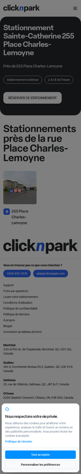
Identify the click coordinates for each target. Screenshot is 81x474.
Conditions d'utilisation (17, 303)
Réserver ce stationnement (32, 98)
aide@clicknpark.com (51, 273)
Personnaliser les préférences (40, 465)
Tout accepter (40, 455)
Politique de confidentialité (20, 308)
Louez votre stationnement (20, 297)
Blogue (7, 326)
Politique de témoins (16, 314)
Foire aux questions (15, 291)
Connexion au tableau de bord (22, 332)
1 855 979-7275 (17, 273)
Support (8, 285)
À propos (9, 320)
